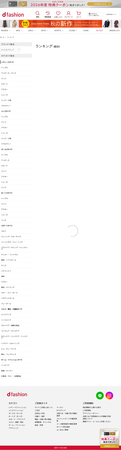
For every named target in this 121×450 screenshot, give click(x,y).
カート (78, 17)
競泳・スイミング (7, 287)
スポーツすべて (7, 225)
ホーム (2, 37)
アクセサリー (6, 106)
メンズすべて (6, 111)
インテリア (5, 365)
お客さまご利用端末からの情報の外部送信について (97, 417)
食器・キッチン (7, 370)
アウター (4, 89)
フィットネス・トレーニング (12, 242)
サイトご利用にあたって (44, 407)
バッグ (3, 187)
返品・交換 (39, 425)
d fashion (13, 14)
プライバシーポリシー (91, 413)
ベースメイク (6, 320)
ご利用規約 (87, 410)
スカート (4, 84)
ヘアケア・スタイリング (10, 343)
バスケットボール (7, 298)
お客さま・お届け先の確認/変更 (67, 414)
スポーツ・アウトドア (17, 419)
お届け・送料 (40, 416)
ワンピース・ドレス (8, 73)
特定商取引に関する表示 (92, 407)
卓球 (2, 276)
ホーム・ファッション (17, 425)
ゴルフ (3, 231)
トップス (4, 67)
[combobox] (10, 49)
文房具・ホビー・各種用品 (11, 376)
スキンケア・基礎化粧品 (10, 325)
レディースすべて (7, 62)
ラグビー (4, 282)
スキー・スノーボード (9, 292)
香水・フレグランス (8, 354)
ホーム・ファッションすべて (11, 360)
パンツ (3, 78)
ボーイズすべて (7, 193)
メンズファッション (16, 410)
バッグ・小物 (6, 100)
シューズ (4, 95)
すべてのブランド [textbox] (7, 50)
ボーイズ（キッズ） (16, 416)
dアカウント (61, 410)
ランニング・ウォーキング (11, 236)
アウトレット (14, 428)
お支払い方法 (40, 413)
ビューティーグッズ (8, 349)
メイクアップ (6, 314)
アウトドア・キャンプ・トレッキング (14, 248)
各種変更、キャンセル (43, 422)
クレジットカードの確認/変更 (67, 419)
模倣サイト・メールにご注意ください (97, 421)
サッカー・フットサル (9, 254)
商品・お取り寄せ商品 (43, 419)
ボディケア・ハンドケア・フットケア (14, 337)
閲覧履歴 (48, 17)
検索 (37, 17)
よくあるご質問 (62, 430)
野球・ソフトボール (8, 260)
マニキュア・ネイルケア (10, 331)
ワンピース (5, 160)
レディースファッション (18, 407)
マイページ (68, 17)
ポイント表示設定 (63, 427)
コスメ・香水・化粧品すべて (11, 309)
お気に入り (58, 17)
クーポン (60, 407)
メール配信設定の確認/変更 (67, 424)
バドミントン (6, 271)
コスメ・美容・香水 (16, 422)
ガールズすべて (7, 149)
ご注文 (37, 410)
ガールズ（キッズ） (16, 413)
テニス (3, 265)
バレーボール (6, 303)
